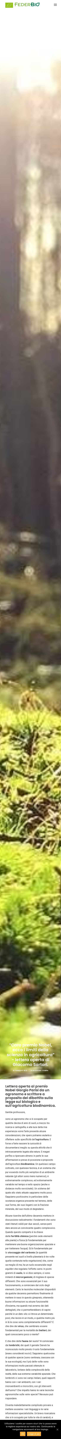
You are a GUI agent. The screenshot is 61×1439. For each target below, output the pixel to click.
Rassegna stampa (40, 1070)
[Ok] (57, 1429)
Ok (22, 1434)
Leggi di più (34, 1434)
